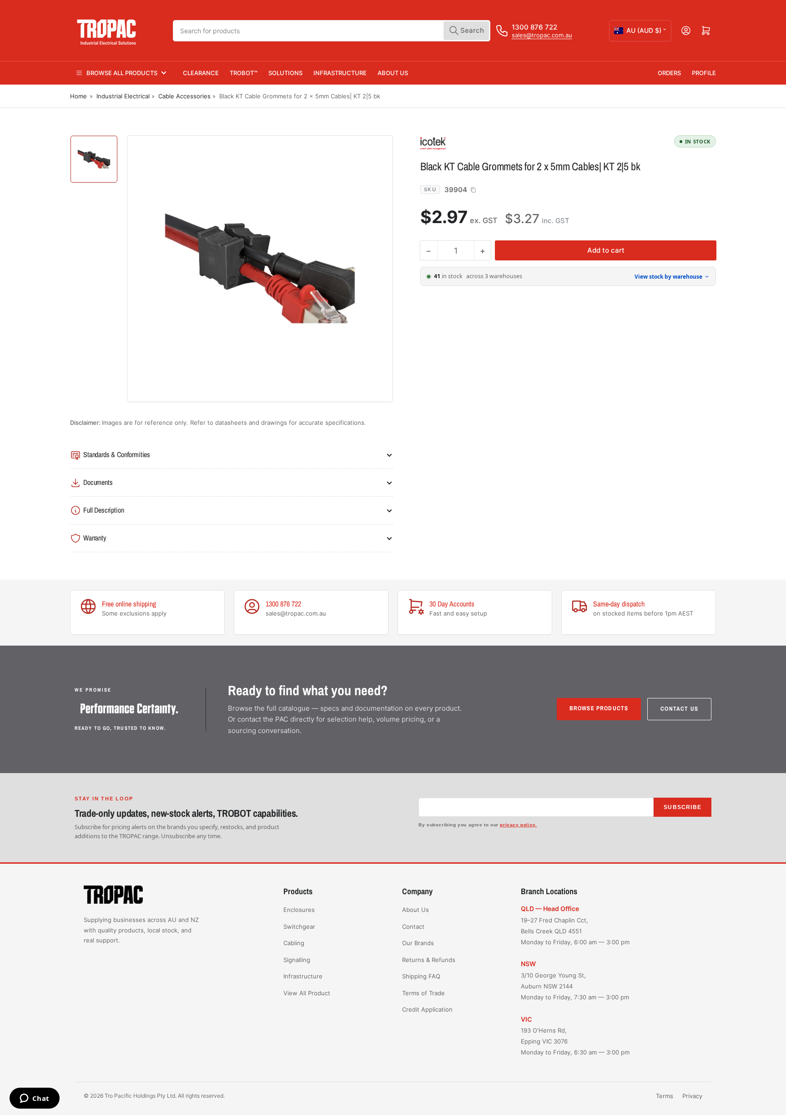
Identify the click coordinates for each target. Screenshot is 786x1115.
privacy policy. (518, 824)
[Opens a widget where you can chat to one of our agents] (34, 1099)
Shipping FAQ (421, 976)
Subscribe (682, 807)
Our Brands (418, 943)
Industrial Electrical (123, 96)
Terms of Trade (423, 993)
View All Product (306, 993)
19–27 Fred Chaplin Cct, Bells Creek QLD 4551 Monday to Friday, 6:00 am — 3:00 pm (575, 931)
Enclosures (299, 909)
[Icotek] (484, 143)
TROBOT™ (243, 72)
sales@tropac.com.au (542, 35)
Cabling (293, 943)
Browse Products (599, 708)
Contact (413, 926)
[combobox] (331, 30)
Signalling (296, 959)
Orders (669, 72)
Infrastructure (340, 72)
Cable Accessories (184, 96)
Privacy (692, 1096)
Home (78, 96)
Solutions (285, 72)
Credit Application (427, 1009)
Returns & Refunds (428, 959)
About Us (393, 72)
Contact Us (679, 709)
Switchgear (299, 926)
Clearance (201, 72)
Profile (704, 72)
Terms (664, 1096)
